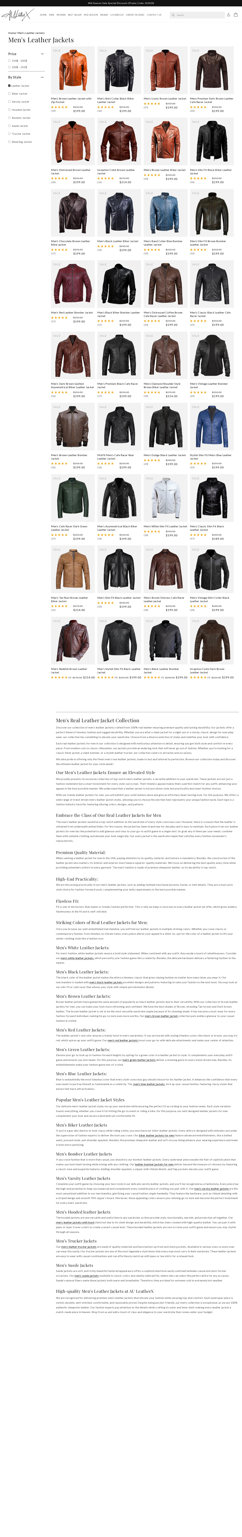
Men (51, 14)
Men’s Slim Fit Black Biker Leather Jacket (211, 171)
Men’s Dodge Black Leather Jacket (165, 455)
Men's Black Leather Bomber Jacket (161, 670)
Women (61, 14)
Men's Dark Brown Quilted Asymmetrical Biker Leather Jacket (72, 385)
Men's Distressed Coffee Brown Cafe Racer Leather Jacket (163, 314)
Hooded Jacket (20, 109)
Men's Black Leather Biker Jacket (117, 241)
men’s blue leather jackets (149, 1084)
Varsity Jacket (20, 101)
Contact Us (154, 14)
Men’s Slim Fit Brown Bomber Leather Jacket (208, 242)
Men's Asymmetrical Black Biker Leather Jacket (117, 528)
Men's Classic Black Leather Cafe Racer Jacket (210, 314)
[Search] (173, 15)
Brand (104, 14)
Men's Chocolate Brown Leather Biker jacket (70, 242)
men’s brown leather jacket (161, 1015)
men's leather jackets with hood (75, 1222)
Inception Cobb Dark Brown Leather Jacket (207, 670)
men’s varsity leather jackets (211, 1188)
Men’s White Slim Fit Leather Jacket (165, 526)
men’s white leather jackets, (77, 958)
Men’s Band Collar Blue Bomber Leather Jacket (163, 242)
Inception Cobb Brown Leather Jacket (116, 171)
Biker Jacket (19, 93)
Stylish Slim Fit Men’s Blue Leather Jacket (211, 456)
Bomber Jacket (20, 117)
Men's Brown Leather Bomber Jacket (69, 456)
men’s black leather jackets (106, 982)
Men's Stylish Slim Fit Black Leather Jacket (119, 670)
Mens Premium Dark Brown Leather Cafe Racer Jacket (212, 100)
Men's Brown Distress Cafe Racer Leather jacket (164, 599)
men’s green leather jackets (139, 1059)
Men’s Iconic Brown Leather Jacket (165, 98)
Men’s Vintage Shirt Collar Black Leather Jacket (209, 599)
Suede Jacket (19, 125)
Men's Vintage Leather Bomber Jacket (209, 385)
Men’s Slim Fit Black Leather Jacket (119, 597)
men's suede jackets (87, 1275)
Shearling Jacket (21, 141)
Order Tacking (135, 14)
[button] (235, 14)
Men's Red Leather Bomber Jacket (72, 312)
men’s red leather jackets (123, 1040)
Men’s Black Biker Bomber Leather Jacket (118, 314)
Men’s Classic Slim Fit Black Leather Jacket (207, 528)
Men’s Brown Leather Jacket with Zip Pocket (71, 100)
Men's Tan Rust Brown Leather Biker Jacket (69, 599)
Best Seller (75, 14)
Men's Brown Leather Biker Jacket (165, 169)
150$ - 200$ (19, 60)
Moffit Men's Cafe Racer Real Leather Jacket (115, 456)
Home (43, 14)
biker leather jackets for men (157, 1135)
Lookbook (117, 14)
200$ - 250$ (19, 67)
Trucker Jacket (20, 133)
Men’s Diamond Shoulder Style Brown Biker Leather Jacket (162, 385)
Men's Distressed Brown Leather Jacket (71, 171)
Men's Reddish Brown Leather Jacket (69, 670)
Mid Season (91, 14)
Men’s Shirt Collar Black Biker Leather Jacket (115, 100)
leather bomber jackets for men (154, 1164)
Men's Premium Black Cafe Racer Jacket (117, 385)
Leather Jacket (20, 85)
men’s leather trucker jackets (78, 1246)
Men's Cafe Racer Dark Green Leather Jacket (69, 528)
